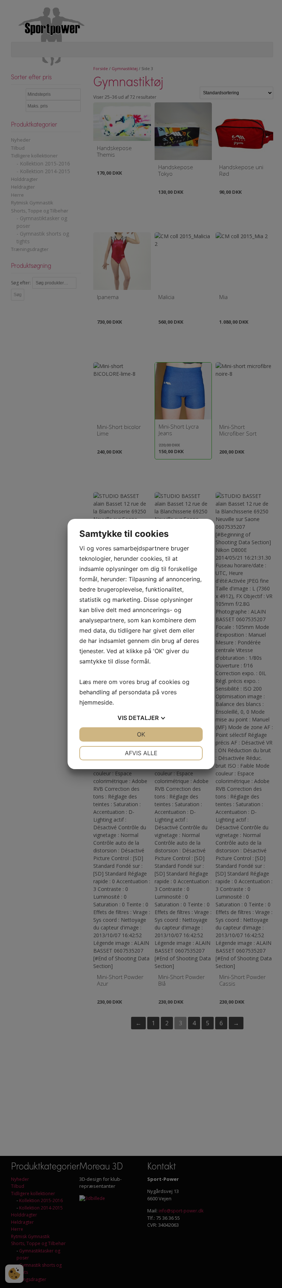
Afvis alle (141, 753)
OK (141, 734)
